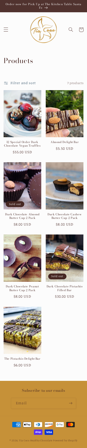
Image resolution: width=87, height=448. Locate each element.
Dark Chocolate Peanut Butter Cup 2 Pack (22, 288)
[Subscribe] (70, 403)
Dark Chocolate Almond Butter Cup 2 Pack (22, 216)
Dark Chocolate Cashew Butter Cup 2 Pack (65, 216)
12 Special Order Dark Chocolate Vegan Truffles (22, 144)
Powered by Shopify (65, 440)
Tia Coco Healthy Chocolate (35, 440)
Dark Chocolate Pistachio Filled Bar (65, 288)
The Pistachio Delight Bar (22, 359)
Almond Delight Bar (64, 142)
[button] (6, 30)
